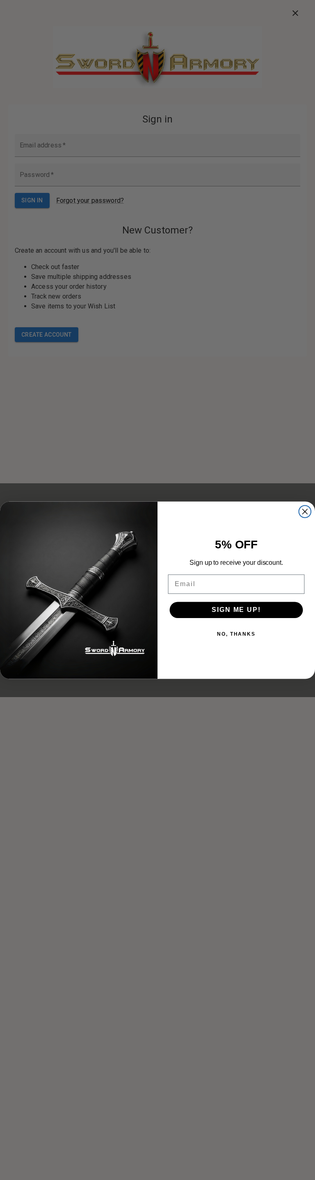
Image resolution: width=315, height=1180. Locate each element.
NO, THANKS (236, 634)
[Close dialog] (305, 511)
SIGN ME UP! (236, 609)
